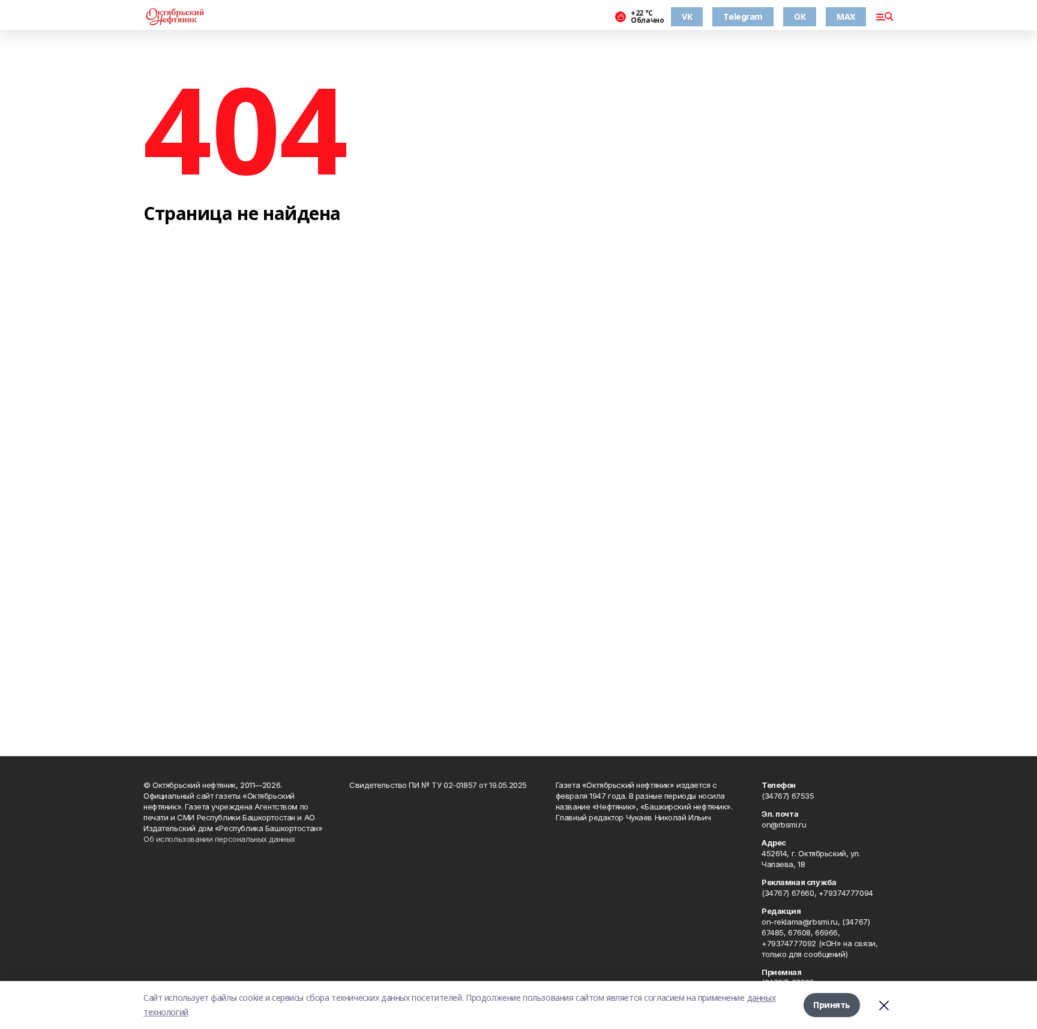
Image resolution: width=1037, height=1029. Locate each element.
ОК (799, 16)
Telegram (743, 16)
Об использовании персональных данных (219, 839)
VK (687, 16)
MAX (846, 16)
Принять (831, 1004)
